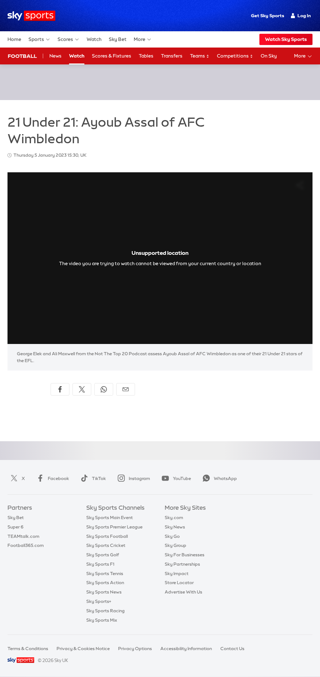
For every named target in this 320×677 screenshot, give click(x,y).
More (139, 39)
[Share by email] (125, 389)
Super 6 (15, 527)
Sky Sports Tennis (104, 573)
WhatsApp (225, 478)
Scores (65, 39)
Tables (146, 55)
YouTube (182, 478)
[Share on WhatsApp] (103, 389)
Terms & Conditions (28, 648)
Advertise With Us (183, 592)
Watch (94, 39)
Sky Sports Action (105, 582)
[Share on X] (81, 389)
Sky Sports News (104, 592)
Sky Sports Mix (101, 620)
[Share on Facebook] (60, 389)
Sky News (175, 527)
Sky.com (174, 517)
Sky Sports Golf (102, 555)
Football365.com (26, 545)
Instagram (139, 478)
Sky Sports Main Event (109, 517)
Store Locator (179, 582)
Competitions (233, 55)
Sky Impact (176, 573)
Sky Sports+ (98, 601)
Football (22, 55)
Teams (198, 55)
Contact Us (232, 648)
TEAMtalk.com (23, 536)
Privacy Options (135, 648)
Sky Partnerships (182, 564)
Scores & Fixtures (111, 55)
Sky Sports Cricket (105, 545)
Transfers (171, 55)
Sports (36, 39)
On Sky (269, 55)
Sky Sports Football (107, 536)
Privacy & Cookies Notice (83, 648)
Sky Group (175, 545)
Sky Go (172, 536)
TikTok (99, 478)
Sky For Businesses (184, 555)
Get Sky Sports (267, 15)
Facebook (58, 478)
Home (14, 39)
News (55, 55)
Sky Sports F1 (100, 564)
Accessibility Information (186, 648)
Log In (304, 15)
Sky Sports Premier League (114, 527)
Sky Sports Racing (105, 611)
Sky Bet (118, 39)
